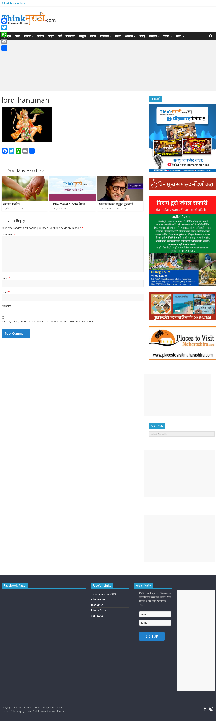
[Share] (4, 48)
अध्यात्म (129, 36)
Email (6, 292)
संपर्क (179, 36)
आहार (51, 36)
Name (6, 278)
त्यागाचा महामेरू (11, 204)
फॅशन (93, 36)
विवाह (142, 36)
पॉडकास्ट (70, 36)
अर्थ (60, 36)
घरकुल (82, 36)
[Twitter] (4, 27)
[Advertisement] (108, 65)
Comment (8, 234)
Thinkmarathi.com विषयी (68, 204)
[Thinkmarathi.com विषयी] (72, 178)
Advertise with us (100, 599)
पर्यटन (27, 36)
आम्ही (17, 36)
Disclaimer (97, 604)
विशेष (166, 36)
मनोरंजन (104, 36)
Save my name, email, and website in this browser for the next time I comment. (48, 321)
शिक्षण (118, 36)
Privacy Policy (98, 610)
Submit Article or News (14, 3)
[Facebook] (4, 21)
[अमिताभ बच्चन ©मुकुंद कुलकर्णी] (120, 178)
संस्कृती (153, 36)
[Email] (4, 41)
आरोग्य (40, 36)
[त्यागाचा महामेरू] (25, 178)
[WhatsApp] (4, 34)
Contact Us (97, 615)
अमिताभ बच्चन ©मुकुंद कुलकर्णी (116, 204)
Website (6, 305)
